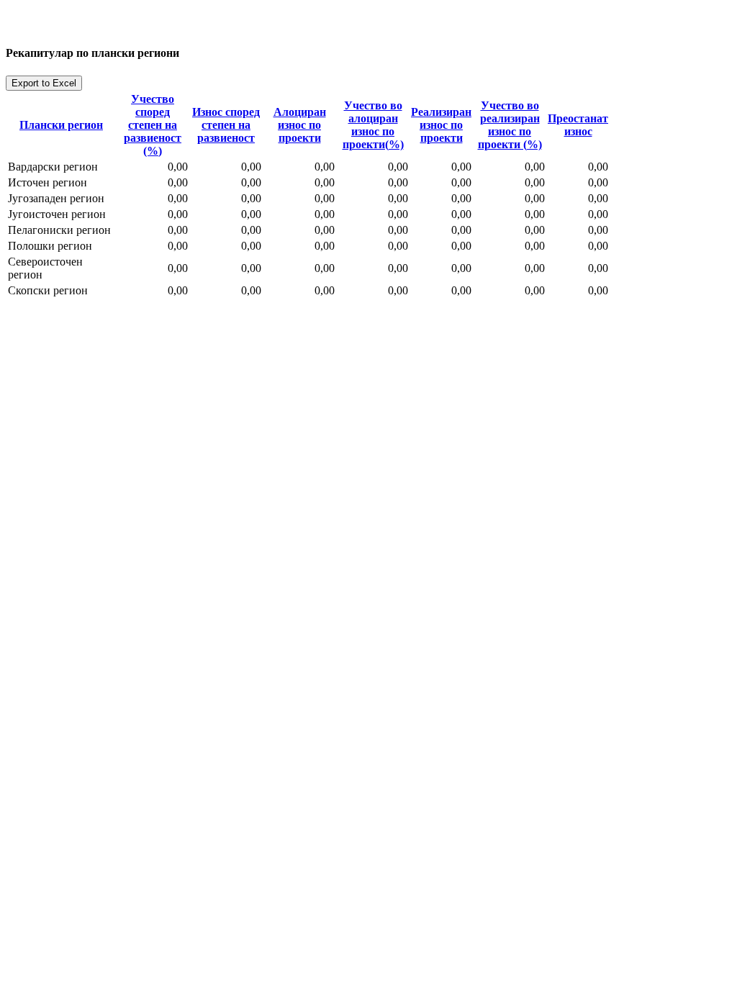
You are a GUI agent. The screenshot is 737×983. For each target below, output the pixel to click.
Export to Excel (44, 83)
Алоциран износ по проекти (299, 125)
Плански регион (61, 125)
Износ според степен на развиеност (226, 125)
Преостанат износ (578, 124)
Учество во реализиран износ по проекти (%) (510, 124)
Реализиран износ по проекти (441, 125)
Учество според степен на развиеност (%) (152, 125)
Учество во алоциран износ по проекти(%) (373, 124)
